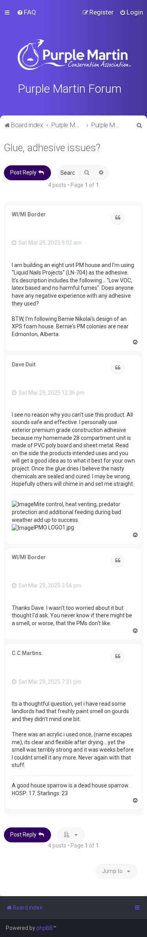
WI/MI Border (29, 214)
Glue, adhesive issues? (52, 148)
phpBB (44, 928)
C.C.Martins (27, 653)
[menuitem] (26, 12)
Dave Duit (23, 364)
